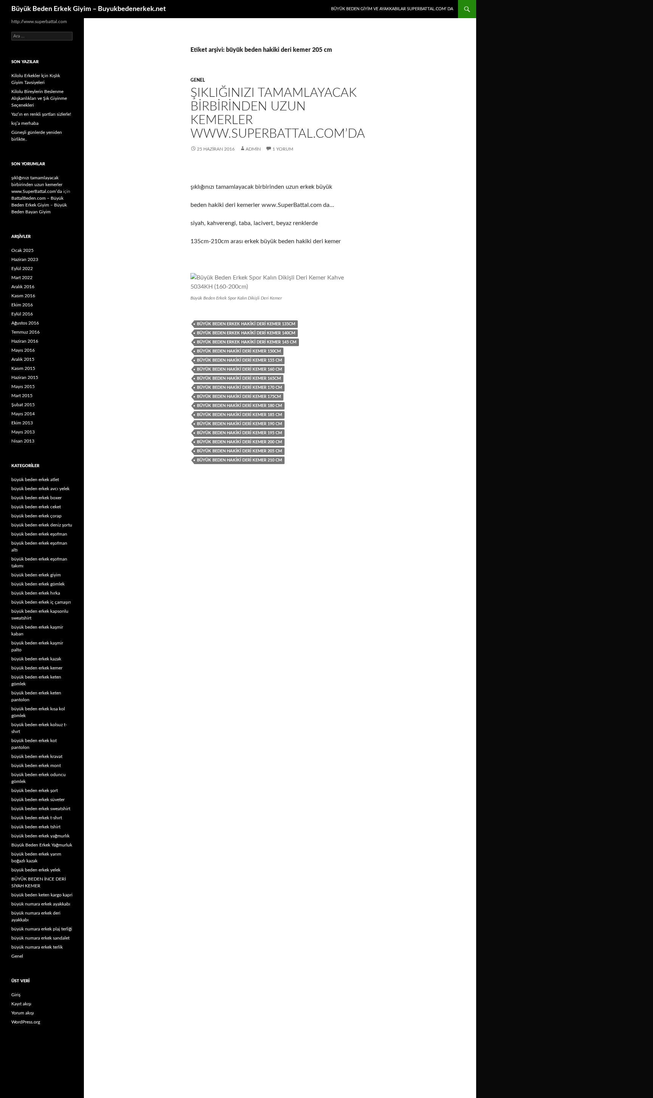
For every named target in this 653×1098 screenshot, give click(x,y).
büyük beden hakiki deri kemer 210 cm (239, 460)
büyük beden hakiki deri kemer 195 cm (239, 433)
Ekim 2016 (22, 305)
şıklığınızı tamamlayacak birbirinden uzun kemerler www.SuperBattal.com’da (36, 184)
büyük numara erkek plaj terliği (41, 929)
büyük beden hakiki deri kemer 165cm (239, 378)
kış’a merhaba (25, 123)
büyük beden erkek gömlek (38, 584)
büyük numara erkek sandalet (40, 938)
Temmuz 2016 (25, 332)
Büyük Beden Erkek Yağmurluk (41, 845)
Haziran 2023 (24, 259)
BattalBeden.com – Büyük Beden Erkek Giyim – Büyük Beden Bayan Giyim (39, 205)
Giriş (15, 994)
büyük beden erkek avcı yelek (40, 488)
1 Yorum (282, 149)
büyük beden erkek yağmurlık (40, 836)
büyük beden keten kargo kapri (42, 895)
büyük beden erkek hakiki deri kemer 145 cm (246, 342)
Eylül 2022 (22, 268)
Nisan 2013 (22, 441)
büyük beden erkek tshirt (35, 827)
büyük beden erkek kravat (36, 756)
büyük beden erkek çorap (36, 516)
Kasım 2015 (23, 368)
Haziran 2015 (24, 377)
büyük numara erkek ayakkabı (40, 904)
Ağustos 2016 (25, 323)
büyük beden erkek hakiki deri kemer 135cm (246, 324)
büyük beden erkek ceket (36, 507)
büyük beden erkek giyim (36, 575)
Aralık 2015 (22, 359)
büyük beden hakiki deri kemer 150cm (239, 351)
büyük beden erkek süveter (38, 799)
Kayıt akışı (21, 1004)
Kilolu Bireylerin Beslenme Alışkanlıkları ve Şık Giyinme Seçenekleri (39, 98)
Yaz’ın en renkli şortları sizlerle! (41, 114)
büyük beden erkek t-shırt (36, 817)
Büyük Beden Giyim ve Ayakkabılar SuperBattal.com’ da (392, 9)
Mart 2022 (21, 277)
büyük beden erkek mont (36, 765)
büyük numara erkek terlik (37, 947)
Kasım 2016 (23, 296)
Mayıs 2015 (23, 386)
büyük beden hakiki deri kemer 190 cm (239, 424)
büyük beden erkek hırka (35, 593)
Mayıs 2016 (23, 350)
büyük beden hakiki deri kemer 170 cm (239, 387)
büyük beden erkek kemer (36, 668)
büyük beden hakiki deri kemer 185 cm (239, 415)
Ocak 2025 (22, 250)
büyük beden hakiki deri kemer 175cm (239, 396)
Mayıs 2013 (23, 432)
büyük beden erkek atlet (35, 479)
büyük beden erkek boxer (36, 497)
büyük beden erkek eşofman (39, 534)
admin (253, 149)
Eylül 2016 (22, 314)
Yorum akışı (22, 1013)
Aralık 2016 (22, 286)
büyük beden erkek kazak (36, 659)
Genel (197, 80)
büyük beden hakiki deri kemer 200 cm (239, 442)
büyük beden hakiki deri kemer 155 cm (239, 360)
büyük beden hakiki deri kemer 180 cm (239, 406)
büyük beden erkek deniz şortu (41, 525)
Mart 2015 (21, 395)
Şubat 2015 (23, 404)
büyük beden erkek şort (34, 790)
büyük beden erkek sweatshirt (40, 808)
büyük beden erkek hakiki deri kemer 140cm (246, 333)
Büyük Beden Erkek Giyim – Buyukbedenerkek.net (88, 9)
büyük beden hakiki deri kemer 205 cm (239, 451)
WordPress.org (25, 1022)
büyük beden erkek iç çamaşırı (41, 602)
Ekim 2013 (22, 423)
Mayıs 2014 (23, 414)
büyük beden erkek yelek (35, 870)
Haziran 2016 (24, 341)
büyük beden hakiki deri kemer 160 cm (239, 369)
